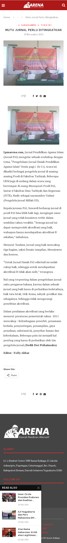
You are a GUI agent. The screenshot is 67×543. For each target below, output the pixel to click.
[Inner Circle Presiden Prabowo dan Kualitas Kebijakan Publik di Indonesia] (9, 497)
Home (6, 17)
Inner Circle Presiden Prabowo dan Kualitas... (28, 497)
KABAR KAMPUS (28, 25)
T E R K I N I (46, 25)
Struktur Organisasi (42, 524)
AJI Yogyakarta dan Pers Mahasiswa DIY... (27, 514)
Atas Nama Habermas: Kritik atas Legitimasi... (28, 532)
